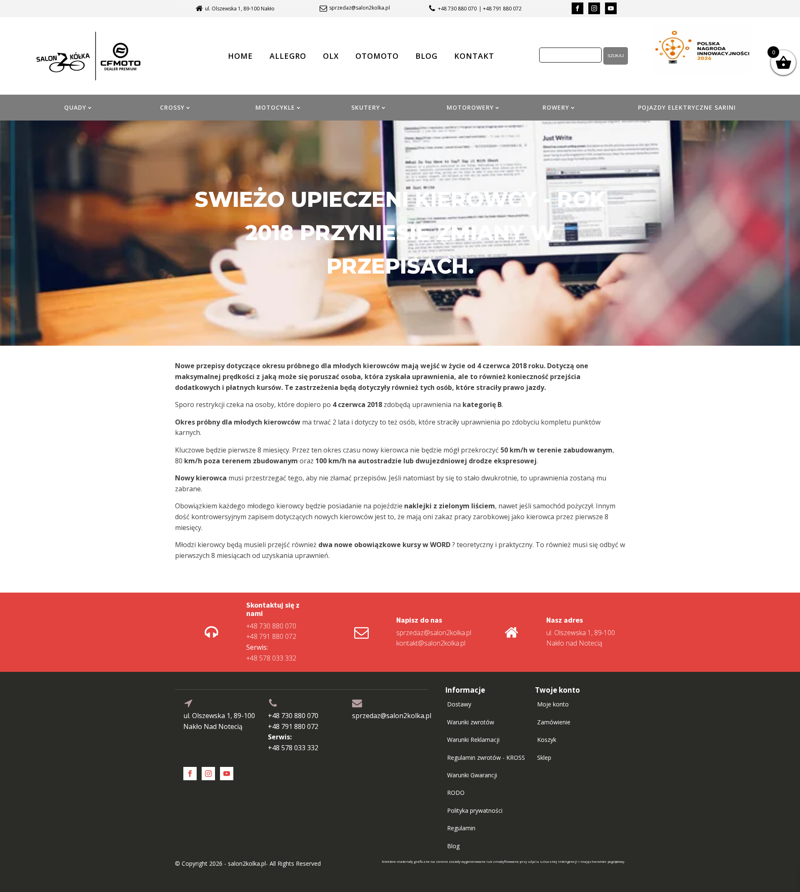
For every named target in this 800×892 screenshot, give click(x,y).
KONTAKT (474, 56)
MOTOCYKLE (275, 107)
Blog (453, 846)
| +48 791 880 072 (500, 8)
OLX (331, 56)
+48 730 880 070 (457, 8)
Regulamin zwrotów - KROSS (486, 757)
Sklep (544, 757)
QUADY (75, 107)
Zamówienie (553, 722)
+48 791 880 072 (271, 636)
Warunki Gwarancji (472, 775)
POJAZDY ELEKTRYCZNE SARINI (687, 107)
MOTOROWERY (470, 107)
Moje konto (553, 704)
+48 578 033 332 (271, 653)
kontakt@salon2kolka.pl (430, 643)
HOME (240, 56)
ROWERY (555, 107)
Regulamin (461, 828)
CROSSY (172, 107)
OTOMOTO (377, 56)
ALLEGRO (288, 56)
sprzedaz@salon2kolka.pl (359, 8)
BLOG (426, 56)
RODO (456, 793)
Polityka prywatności (474, 810)
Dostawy (459, 704)
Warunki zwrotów (470, 722)
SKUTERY (365, 107)
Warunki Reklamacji (473, 740)
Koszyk (546, 740)
